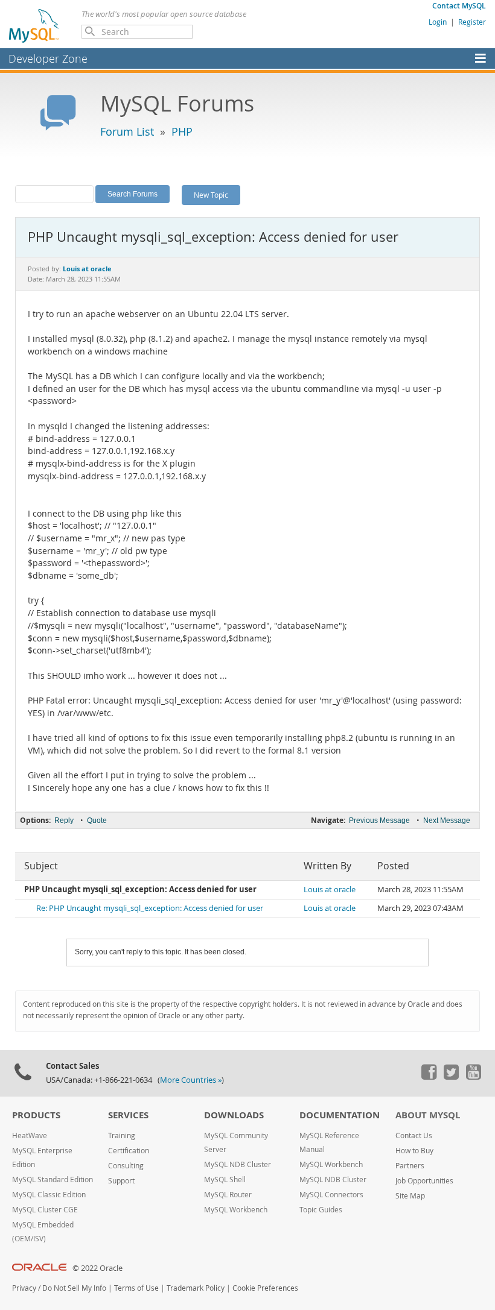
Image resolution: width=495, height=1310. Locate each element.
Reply (64, 820)
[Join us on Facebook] (428, 1076)
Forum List (127, 131)
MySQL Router (228, 1194)
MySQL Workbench (235, 1209)
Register (472, 22)
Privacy (24, 1288)
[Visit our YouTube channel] (473, 1076)
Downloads (234, 1115)
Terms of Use (136, 1288)
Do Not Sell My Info (74, 1288)
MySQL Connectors (331, 1194)
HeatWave (29, 1135)
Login (438, 22)
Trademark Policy (196, 1288)
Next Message (446, 820)
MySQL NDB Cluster (237, 1164)
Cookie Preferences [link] (265, 1288)
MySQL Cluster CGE (45, 1209)
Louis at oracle (330, 889)
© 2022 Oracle (97, 1268)
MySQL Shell (225, 1179)
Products (36, 1115)
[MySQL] (34, 25)
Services (128, 1115)
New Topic (211, 195)
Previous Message (379, 820)
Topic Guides (320, 1209)
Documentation (339, 1115)
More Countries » (191, 1080)
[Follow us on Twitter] (451, 1076)
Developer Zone (48, 58)
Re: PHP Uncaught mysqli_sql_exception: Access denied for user (149, 908)
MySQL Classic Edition (49, 1194)
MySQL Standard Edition (52, 1179)
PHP (182, 131)
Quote (97, 820)
